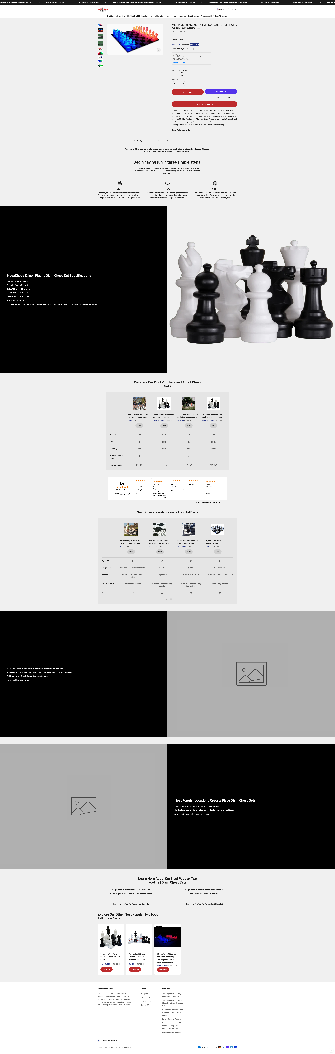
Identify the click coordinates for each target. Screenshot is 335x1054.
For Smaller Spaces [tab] (138, 141)
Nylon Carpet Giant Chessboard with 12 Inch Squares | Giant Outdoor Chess (215, 542)
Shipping (144, 993)
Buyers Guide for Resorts (171, 1019)
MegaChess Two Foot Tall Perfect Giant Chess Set (204, 904)
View (139, 425)
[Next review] (225, 487)
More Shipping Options (179, 62)
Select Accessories (204, 104)
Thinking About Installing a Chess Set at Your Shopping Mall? (172, 1003)
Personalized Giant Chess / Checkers (214, 16)
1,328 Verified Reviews (122, 490)
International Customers (171, 1032)
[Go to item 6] (100, 53)
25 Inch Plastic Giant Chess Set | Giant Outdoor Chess (138, 415)
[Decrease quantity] (174, 83)
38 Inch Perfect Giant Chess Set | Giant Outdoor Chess (213, 415)
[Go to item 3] (100, 37)
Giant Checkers (193, 16)
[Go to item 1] (100, 25)
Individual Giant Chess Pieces (160, 16)
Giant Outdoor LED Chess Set (137, 16)
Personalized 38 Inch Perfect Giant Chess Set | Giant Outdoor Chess (138, 957)
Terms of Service (147, 1005)
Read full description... (182, 130)
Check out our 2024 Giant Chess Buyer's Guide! (123, 197)
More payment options (221, 97)
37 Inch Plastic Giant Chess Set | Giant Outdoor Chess (187, 415)
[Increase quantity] (183, 83)
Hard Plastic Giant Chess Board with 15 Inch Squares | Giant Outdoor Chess (159, 542)
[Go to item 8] (100, 61)
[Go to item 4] (100, 44)
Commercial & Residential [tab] (167, 141)
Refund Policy (146, 997)
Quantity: (175, 79)
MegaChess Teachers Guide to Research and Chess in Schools (172, 1012)
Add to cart (107, 969)
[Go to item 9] (100, 65)
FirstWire (129, 1047)
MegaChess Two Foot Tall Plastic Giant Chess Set (130, 904)
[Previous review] (110, 487)
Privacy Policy (146, 1001)
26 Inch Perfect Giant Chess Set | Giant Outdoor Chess (163, 415)
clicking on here (182, 171)
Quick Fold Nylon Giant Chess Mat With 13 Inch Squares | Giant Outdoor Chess (131, 542)
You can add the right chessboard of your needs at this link (76, 304)
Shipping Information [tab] (196, 141)
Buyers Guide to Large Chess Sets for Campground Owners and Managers (173, 1025)
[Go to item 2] (100, 30)
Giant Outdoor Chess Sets (116, 16)
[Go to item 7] (100, 57)
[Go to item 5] (100, 49)
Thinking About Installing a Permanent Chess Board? (172, 994)
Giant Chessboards (179, 16)
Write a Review (177, 39)
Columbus (184, 55)
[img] (122, 487)
